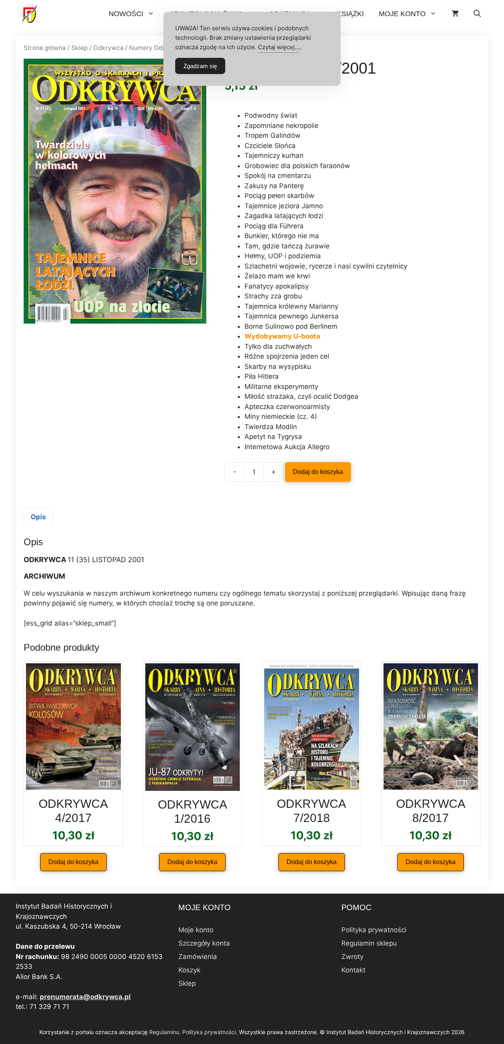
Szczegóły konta (204, 943)
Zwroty (352, 957)
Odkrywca (108, 48)
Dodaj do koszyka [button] (73, 862)
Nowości (126, 14)
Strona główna (45, 48)
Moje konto (402, 14)
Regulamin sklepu (369, 943)
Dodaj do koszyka (318, 471)
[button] (477, 14)
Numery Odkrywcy (156, 48)
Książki (350, 14)
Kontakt (353, 970)
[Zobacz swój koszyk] (455, 14)
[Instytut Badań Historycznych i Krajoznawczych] (29, 14)
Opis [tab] (38, 517)
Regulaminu (164, 1032)
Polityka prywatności (373, 930)
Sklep (79, 48)
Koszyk (189, 970)
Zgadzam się (200, 66)
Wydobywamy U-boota (282, 336)
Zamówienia (197, 957)
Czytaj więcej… (279, 47)
